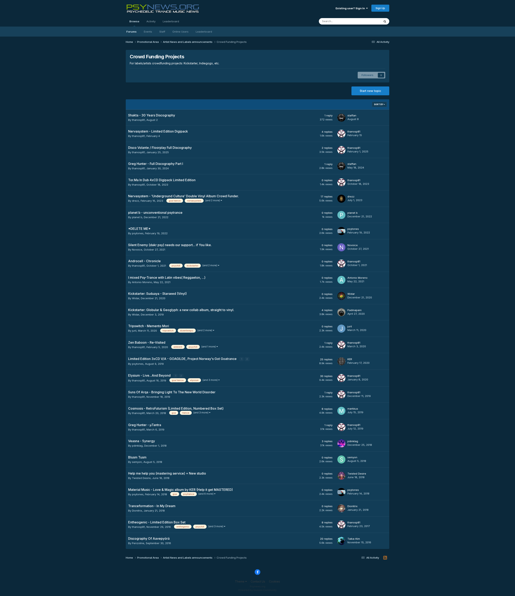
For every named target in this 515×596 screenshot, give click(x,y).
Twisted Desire (141, 478)
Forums (131, 31)
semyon (137, 461)
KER (349, 359)
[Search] (384, 21)
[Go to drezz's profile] (341, 199)
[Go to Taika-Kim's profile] (341, 541)
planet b (137, 217)
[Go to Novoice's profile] (341, 247)
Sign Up (380, 8)
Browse (134, 21)
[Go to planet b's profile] (341, 215)
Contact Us (258, 581)
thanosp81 (138, 119)
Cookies (274, 581)
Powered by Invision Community (257, 590)
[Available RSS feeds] (385, 558)
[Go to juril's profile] (341, 329)
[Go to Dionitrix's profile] (341, 508)
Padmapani (354, 310)
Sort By (379, 104)
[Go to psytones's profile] (341, 231)
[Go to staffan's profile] (341, 118)
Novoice (137, 249)
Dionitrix (137, 510)
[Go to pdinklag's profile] (341, 443)
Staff (162, 31)
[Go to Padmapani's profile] (341, 312)
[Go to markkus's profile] (341, 411)
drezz (135, 200)
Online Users (180, 31)
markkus (352, 408)
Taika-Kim (353, 538)
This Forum (368, 21)
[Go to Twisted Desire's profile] (341, 476)
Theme (240, 581)
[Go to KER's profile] (341, 361)
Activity (151, 21)
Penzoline (138, 543)
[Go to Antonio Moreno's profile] (341, 280)
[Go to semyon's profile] (341, 459)
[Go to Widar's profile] (341, 296)
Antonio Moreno (142, 282)
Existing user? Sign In (351, 8)
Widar (135, 298)
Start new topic (370, 90)
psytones (137, 233)
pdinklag (137, 445)
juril (134, 330)
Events (148, 31)
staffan (351, 115)
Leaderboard (204, 31)
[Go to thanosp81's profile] (341, 134)
